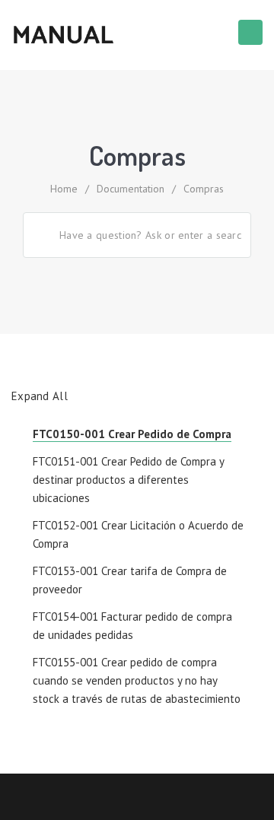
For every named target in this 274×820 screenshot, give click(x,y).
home (64, 188)
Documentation (130, 188)
